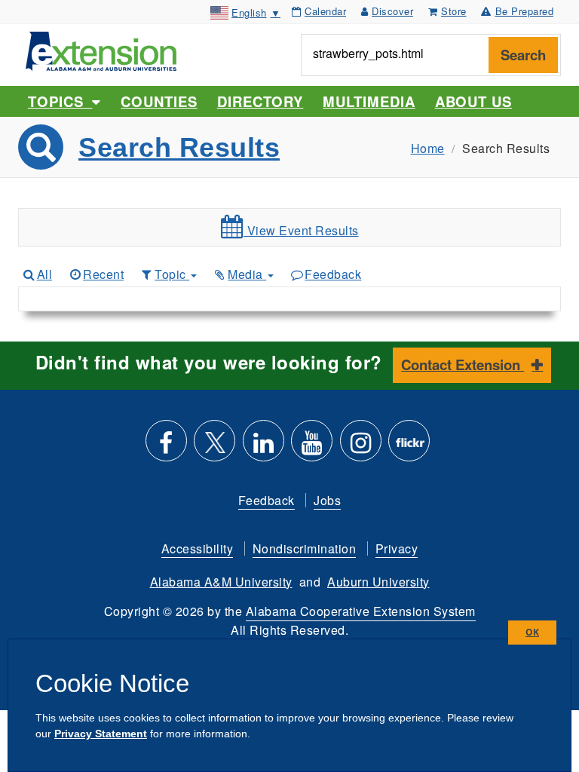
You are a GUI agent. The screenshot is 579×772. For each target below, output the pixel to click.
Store (454, 11)
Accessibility (197, 548)
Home (428, 148)
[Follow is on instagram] (360, 446)
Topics (60, 101)
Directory (260, 101)
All (44, 274)
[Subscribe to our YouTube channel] (311, 446)
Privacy (396, 548)
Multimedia (369, 101)
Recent (103, 274)
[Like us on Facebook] (166, 446)
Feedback (333, 274)
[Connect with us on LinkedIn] (263, 446)
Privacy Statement (100, 734)
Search (523, 54)
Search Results (179, 147)
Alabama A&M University (221, 581)
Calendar (325, 11)
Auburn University (378, 581)
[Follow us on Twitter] (214, 446)
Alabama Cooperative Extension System (361, 611)
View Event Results (301, 230)
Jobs (327, 500)
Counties (159, 101)
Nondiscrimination (305, 548)
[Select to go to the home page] (101, 49)
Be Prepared (524, 11)
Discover (392, 11)
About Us (473, 101)
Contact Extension (462, 364)
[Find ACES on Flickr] (409, 446)
